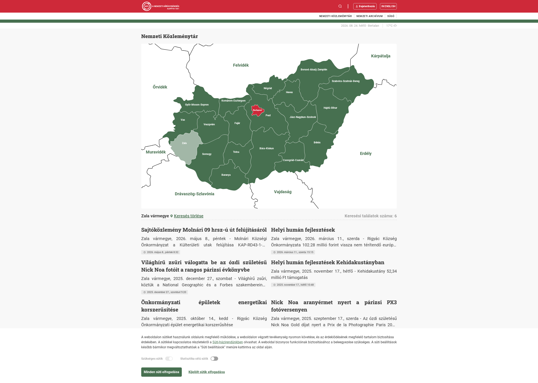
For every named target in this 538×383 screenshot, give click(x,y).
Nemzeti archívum (369, 16)
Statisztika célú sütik (194, 358)
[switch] (169, 359)
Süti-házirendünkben (227, 342)
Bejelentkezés (367, 6)
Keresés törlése (188, 215)
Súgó (390, 16)
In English (388, 6)
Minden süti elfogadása (161, 372)
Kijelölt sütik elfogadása (207, 372)
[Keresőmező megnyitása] (340, 6)
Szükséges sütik (152, 358)
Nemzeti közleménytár (335, 16)
